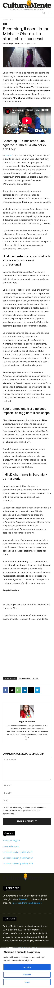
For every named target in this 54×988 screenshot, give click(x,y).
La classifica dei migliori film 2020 (18, 858)
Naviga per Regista (11, 840)
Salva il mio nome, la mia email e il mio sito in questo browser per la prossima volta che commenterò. (24, 810)
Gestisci (27, 974)
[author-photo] (27, 718)
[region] (27, 968)
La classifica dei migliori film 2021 (18, 852)
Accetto (27, 967)
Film (11, 19)
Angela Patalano (16, 43)
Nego (27, 982)
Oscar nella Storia (11, 846)
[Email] (31, 690)
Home (5, 19)
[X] (12, 690)
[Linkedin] (24, 690)
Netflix (8, 155)
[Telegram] (37, 690)
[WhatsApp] (18, 690)
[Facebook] (5, 690)
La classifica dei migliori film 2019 (18, 863)
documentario (24, 678)
